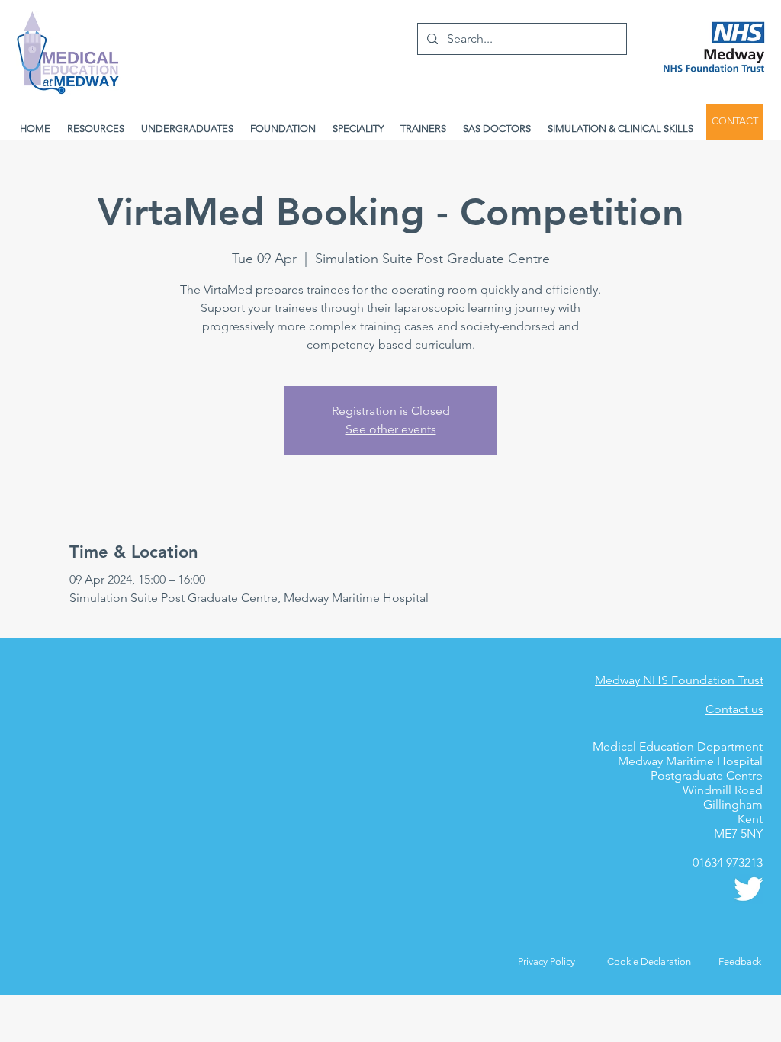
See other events (391, 429)
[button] (739, 961)
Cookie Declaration (649, 961)
